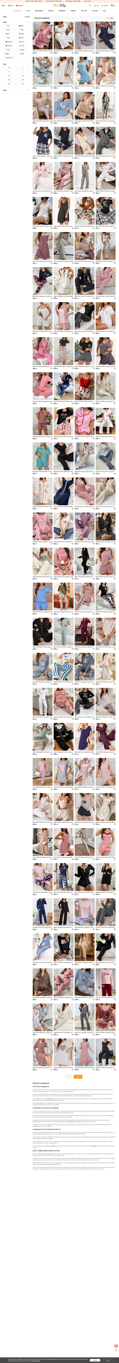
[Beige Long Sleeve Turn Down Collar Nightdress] (43, 491)
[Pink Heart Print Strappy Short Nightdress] (106, 842)
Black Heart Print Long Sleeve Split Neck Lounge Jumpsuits (90, 892)
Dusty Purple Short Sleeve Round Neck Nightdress (46, 261)
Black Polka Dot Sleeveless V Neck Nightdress (66, 226)
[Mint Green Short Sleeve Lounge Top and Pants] (64, 632)
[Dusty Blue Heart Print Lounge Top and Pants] (64, 526)
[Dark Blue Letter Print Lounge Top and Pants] (43, 912)
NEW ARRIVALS (17, 10)
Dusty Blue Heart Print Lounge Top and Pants (66, 541)
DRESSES (50, 10)
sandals (93, 1146)
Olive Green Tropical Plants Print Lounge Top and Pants (68, 612)
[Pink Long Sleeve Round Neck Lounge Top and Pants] (64, 982)
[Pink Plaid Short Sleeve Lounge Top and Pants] (106, 596)
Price (5, 90)
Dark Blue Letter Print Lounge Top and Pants (45, 927)
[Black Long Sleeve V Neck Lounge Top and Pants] (43, 632)
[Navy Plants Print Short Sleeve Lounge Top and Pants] (64, 877)
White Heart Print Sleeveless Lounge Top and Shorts (46, 331)
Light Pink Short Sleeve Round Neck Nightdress (87, 1067)
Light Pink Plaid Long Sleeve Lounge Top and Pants (67, 191)
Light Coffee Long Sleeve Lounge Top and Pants (87, 191)
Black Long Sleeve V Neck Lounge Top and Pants (46, 647)
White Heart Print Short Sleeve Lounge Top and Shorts (47, 226)
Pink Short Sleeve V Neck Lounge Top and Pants (87, 506)
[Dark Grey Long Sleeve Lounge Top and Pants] (85, 667)
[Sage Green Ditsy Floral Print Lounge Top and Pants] (43, 561)
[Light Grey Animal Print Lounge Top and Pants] (43, 1017)
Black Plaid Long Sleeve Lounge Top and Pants (45, 296)
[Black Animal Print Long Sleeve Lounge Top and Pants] (85, 702)
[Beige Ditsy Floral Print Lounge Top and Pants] (106, 667)
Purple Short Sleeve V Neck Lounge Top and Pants (88, 541)
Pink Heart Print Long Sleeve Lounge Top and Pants (46, 541)
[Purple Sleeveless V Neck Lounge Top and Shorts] (106, 351)
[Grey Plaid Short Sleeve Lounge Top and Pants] (85, 246)
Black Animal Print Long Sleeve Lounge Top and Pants (89, 717)
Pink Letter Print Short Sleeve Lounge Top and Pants (89, 612)
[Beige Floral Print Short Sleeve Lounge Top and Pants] (106, 632)
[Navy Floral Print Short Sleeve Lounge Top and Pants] (64, 386)
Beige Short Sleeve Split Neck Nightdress (106, 822)
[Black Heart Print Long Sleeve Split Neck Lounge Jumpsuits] (85, 877)
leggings (72, 1121)
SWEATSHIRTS (39, 10)
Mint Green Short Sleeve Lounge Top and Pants (66, 647)
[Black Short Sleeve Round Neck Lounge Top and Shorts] (64, 421)
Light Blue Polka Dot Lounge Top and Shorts (86, 86)
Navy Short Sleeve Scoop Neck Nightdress (86, 752)
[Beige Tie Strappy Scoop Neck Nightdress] (64, 281)
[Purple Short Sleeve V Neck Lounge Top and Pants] (85, 526)
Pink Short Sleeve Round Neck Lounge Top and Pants (47, 401)
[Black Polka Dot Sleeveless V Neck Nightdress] (64, 211)
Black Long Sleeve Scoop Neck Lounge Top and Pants (89, 576)
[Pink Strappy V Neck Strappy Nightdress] (64, 842)
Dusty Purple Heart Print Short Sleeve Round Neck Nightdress (70, 1067)
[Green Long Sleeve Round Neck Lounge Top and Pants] (43, 737)
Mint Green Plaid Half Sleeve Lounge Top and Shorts (47, 471)
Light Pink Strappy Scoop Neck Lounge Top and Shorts (68, 331)
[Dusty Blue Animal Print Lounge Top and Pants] (106, 456)
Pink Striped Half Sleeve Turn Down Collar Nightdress (89, 787)
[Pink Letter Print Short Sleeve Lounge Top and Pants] (85, 596)
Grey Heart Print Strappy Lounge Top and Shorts (88, 822)
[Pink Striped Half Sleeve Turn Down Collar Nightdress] (85, 772)
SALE (104, 10)
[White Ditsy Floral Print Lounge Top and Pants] (106, 702)
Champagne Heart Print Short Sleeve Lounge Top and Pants (91, 121)
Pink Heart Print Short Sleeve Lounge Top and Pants (47, 51)
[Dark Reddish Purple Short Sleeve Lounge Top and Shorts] (43, 421)
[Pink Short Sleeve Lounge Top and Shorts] (85, 421)
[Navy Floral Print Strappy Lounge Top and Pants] (106, 35)
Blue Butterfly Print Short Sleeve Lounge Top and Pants (68, 682)
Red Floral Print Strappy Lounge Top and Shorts (87, 401)
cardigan (53, 1146)
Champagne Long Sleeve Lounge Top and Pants (87, 962)
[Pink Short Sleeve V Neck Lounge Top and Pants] (106, 281)
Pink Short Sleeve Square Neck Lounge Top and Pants (47, 366)
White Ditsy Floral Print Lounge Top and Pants (45, 822)
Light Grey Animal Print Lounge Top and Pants (45, 1032)
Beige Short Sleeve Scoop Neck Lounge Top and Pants (89, 471)
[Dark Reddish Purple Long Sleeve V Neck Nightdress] (43, 1052)
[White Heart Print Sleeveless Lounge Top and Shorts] (43, 316)
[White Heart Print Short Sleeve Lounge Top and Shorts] (43, 211)
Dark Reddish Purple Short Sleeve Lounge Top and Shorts (48, 436)
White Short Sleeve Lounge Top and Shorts (107, 331)
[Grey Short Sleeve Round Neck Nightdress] (64, 772)
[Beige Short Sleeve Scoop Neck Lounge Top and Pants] (85, 456)
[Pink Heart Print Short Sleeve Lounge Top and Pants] (43, 35)
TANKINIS (73, 10)
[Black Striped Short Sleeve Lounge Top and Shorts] (85, 351)
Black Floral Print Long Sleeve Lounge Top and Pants (68, 156)
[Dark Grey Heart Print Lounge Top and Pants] (106, 912)
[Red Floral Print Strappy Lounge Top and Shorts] (85, 386)
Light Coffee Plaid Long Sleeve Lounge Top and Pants (68, 962)
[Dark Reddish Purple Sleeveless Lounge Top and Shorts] (106, 561)
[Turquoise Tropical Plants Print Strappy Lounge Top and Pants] (43, 71)
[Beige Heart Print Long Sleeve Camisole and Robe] (64, 71)
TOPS (28, 10)
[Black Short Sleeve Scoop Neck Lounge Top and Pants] (106, 1052)
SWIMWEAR (62, 10)
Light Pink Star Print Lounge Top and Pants (44, 191)
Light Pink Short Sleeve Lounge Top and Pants (66, 366)
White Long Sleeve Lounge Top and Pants (107, 401)
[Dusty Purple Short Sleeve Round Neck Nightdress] (43, 246)
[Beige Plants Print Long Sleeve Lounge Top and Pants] (64, 1017)
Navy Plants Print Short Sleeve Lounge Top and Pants (68, 892)
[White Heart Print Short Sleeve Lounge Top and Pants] (64, 35)
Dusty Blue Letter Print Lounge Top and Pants (45, 962)
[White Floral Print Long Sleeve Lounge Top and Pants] (43, 702)
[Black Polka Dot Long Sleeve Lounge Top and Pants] (106, 526)
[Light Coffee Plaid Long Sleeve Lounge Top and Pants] (64, 947)
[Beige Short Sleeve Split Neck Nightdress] (106, 807)
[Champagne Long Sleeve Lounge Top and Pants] (85, 947)
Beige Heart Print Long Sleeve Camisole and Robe (67, 86)
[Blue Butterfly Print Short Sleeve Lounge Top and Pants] (64, 667)
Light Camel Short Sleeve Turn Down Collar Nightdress (47, 857)
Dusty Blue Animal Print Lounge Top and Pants (45, 682)
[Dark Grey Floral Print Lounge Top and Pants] (106, 106)
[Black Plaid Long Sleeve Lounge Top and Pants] (43, 281)
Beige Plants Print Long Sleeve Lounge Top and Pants (68, 1032)
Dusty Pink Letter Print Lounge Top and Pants (66, 717)
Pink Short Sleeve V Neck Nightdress (105, 787)
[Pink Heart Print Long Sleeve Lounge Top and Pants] (43, 526)
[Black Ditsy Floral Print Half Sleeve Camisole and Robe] (106, 877)
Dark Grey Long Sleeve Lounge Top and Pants (87, 682)
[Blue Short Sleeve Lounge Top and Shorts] (43, 596)
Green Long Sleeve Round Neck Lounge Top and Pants (47, 752)
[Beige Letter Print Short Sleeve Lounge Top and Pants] (106, 491)
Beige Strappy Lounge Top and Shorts (64, 822)
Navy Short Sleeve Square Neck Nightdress (65, 506)
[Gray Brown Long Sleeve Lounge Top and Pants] (43, 982)
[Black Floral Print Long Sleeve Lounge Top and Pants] (64, 141)
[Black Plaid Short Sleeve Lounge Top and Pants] (106, 211)
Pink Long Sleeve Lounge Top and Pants (106, 1032)
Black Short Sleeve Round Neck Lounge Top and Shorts (68, 436)
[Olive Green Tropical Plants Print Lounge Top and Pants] (64, 596)
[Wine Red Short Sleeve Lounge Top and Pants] (106, 737)
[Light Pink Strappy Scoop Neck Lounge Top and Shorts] (64, 316)
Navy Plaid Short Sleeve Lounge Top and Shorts (45, 156)
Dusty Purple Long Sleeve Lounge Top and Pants (88, 51)
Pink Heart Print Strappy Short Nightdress (107, 857)
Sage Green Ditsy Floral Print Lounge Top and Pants (46, 576)
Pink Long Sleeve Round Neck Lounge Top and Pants (68, 997)
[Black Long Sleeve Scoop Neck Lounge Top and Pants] (85, 561)
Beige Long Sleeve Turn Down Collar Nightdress (45, 506)
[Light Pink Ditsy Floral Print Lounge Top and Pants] (106, 176)
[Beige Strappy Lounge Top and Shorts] (64, 807)
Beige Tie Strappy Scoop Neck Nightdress (65, 296)
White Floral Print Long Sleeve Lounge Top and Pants (47, 717)
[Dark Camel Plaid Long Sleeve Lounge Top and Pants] (85, 211)
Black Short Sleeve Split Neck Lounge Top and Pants (68, 471)
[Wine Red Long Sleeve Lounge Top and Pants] (85, 632)
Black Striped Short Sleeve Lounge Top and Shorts (88, 366)
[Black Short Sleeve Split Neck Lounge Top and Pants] (64, 456)
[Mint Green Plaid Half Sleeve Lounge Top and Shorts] (43, 456)
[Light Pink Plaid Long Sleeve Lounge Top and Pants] (64, 176)
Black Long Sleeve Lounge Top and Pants (65, 752)
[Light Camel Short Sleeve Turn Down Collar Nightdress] (43, 842)
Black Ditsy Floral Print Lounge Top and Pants (87, 296)
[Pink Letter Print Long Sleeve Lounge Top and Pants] (106, 982)
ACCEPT (95, 1360)
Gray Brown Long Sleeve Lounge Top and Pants (45, 997)
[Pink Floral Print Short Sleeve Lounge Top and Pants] (64, 561)
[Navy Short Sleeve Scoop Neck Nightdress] (85, 737)
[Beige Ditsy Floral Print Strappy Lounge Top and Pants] (106, 246)
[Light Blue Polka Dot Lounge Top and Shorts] (85, 71)
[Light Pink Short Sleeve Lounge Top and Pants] (106, 71)
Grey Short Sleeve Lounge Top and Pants (86, 857)
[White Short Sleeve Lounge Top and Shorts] (106, 316)
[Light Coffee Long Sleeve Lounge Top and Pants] (85, 176)
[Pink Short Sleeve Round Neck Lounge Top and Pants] (43, 386)
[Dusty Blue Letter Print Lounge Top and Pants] (43, 947)
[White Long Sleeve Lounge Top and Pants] (106, 386)
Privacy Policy (35, 1361)
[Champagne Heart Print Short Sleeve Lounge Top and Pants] (85, 106)
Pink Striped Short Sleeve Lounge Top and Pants (45, 787)
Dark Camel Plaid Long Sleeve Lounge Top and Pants (89, 226)
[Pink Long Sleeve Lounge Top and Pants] (106, 1017)
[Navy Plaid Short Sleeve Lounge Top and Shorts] (43, 141)
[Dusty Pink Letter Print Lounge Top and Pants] (64, 702)
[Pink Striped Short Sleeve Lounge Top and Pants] (43, 772)
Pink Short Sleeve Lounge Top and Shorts (86, 436)
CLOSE (108, 1360)
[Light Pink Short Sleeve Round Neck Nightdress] (85, 1052)
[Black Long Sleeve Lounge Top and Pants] (64, 737)
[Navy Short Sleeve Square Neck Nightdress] (64, 491)
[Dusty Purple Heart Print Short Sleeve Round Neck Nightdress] (64, 1052)
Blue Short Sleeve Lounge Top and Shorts (44, 612)
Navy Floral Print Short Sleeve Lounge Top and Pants (68, 401)
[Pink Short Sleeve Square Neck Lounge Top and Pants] (43, 351)
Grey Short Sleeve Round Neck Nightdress (65, 787)
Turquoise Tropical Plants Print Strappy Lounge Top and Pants (49, 86)
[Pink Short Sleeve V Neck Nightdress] (106, 772)
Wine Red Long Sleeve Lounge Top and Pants (87, 647)
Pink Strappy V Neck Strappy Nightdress (64, 857)
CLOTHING (95, 10)
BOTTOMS (84, 10)
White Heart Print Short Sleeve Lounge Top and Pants (68, 51)
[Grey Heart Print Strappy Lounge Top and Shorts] (85, 807)
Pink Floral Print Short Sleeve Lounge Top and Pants (68, 576)
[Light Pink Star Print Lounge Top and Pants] (43, 176)
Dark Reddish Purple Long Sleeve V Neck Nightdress (46, 1067)
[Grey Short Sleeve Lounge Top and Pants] (85, 842)
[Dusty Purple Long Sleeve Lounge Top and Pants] (85, 35)
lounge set (49, 1098)
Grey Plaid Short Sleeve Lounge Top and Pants (87, 261)
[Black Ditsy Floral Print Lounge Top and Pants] (85, 281)
